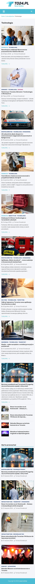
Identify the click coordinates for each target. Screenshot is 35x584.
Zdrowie (20, 89)
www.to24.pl (23, 581)
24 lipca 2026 (7, 54)
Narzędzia (4, 342)
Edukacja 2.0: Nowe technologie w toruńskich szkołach (13, 219)
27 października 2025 (9, 349)
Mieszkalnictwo (18, 534)
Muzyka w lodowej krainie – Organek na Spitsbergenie (20, 432)
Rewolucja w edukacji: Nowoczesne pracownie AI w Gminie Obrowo (14, 50)
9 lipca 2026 (6, 96)
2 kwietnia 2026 (8, 180)
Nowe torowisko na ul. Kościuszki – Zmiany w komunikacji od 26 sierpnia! (20, 408)
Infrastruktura (7, 501)
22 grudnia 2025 (8, 306)
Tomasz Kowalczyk (19, 54)
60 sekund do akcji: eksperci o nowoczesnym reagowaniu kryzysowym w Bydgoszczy (16, 135)
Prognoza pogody (19, 469)
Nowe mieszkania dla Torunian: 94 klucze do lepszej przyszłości (21, 416)
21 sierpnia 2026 (8, 476)
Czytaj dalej (4, 63)
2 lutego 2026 (7, 222)
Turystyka (20, 300)
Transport (22, 342)
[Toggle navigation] (3, 11)
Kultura (4, 300)
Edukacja (4, 47)
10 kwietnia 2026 (8, 140)
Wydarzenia (26, 131)
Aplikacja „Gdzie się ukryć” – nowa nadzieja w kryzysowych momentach (17, 261)
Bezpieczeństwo (7, 131)
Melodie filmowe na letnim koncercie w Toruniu (19, 424)
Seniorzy (4, 89)
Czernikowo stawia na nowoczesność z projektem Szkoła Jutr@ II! (15, 177)
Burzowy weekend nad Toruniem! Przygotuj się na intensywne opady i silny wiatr (17, 385)
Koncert (4, 566)
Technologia (13, 47)
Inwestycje (12, 215)
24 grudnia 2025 (8, 264)
